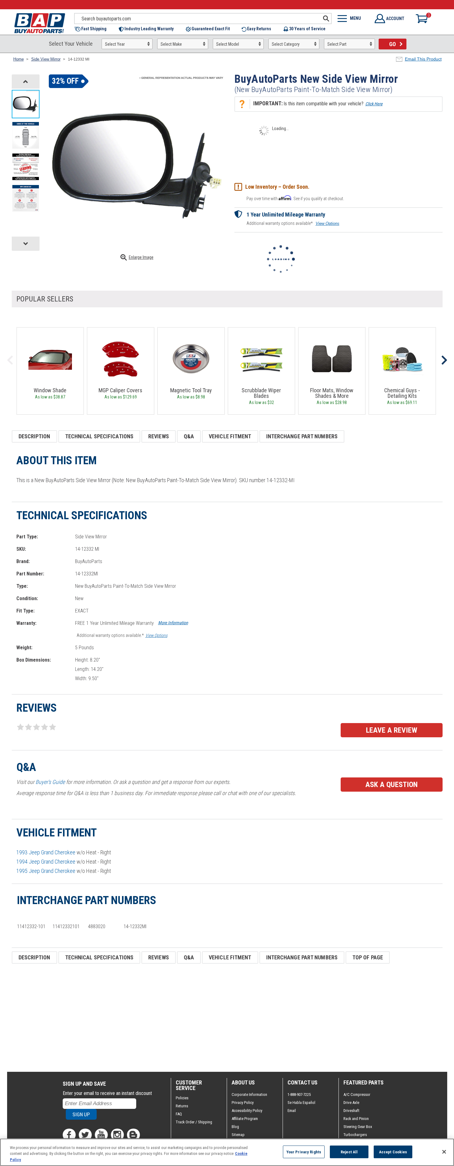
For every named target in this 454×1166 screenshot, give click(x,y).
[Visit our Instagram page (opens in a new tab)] (117, 1135)
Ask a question (391, 784)
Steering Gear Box (357, 1126)
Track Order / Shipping (194, 1122)
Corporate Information (249, 1094)
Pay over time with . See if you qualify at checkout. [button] (295, 198)
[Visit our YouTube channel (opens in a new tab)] (101, 1135)
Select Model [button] (227, 44)
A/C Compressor (356, 1094)
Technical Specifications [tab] (99, 436)
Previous (10, 360)
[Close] (444, 1152)
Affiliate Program (245, 1118)
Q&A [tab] (189, 436)
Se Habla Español (301, 1102)
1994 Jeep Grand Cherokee (45, 861)
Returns (182, 1106)
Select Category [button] (286, 44)
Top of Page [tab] (367, 957)
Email (292, 1110)
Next (444, 360)
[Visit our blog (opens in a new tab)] (133, 1135)
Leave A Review (391, 730)
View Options (327, 223)
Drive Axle (351, 1102)
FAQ (179, 1114)
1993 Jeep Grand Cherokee (45, 852)
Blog (235, 1126)
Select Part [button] (337, 44)
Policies (182, 1098)
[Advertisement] (197, 1017)
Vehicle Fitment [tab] (230, 436)
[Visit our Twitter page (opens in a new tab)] (85, 1135)
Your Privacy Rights (303, 1151)
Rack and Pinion (356, 1118)
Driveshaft (351, 1110)
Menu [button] (355, 18)
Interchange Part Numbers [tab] (302, 436)
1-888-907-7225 (299, 1094)
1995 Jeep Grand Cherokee (45, 871)
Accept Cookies (393, 1151)
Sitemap (238, 1134)
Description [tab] (34, 436)
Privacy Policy (243, 1102)
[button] (93, 29)
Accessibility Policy (247, 1110)
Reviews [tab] (158, 436)
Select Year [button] (115, 44)
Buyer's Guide (50, 782)
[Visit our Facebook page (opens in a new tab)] (69, 1135)
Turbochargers (355, 1134)
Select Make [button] (171, 44)
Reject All (349, 1151)
